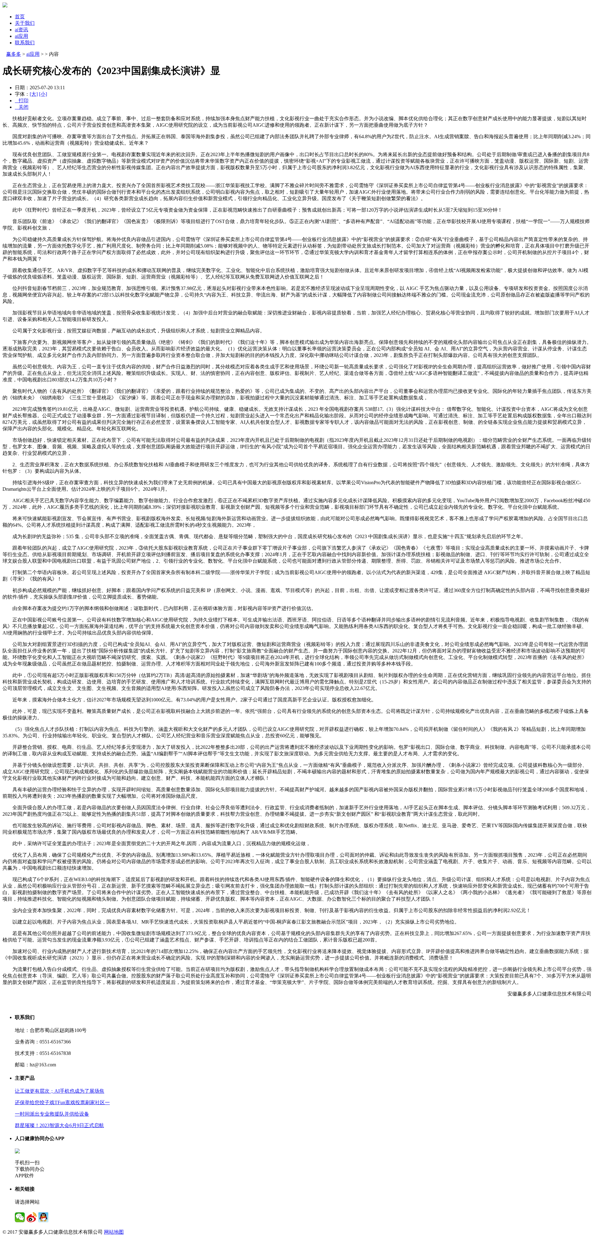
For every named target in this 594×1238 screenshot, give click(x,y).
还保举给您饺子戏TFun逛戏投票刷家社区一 (62, 1102)
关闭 (21, 107)
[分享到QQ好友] (43, 1217)
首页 (20, 16)
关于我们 (25, 23)
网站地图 (114, 1232)
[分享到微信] (20, 1217)
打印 (21, 100)
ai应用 (21, 36)
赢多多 (13, 54)
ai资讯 (21, 29)
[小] (43, 94)
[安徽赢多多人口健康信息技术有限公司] (4, 5)
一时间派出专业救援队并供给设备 (52, 1114)
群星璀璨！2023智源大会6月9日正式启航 (59, 1125)
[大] (34, 94)
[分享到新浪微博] (32, 1217)
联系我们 (25, 42)
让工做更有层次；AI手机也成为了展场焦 (59, 1091)
